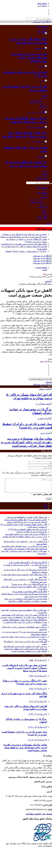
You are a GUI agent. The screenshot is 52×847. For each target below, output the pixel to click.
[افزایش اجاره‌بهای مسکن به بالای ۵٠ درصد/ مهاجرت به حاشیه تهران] (45, 389)
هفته (45, 506)
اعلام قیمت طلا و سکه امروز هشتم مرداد (29, 591)
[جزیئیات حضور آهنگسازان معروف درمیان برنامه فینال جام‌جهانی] (36, 112)
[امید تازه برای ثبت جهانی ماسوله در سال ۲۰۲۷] (42, 66)
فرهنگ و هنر (42, 31)
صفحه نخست (41, 26)
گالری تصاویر (41, 178)
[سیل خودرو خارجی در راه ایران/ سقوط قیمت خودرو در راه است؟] (45, 418)
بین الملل (43, 105)
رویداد (44, 171)
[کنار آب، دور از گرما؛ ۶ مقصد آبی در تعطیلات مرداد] (43, 81)
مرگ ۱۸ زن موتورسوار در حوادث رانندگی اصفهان (26, 251)
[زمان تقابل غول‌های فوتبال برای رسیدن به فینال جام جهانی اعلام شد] (37, 127)
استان (44, 270)
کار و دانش (42, 107)
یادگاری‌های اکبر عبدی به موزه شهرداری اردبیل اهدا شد (24, 244)
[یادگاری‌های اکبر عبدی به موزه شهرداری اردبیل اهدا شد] (42, 33)
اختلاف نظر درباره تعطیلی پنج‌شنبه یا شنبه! (29, 651)
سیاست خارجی (35, 100)
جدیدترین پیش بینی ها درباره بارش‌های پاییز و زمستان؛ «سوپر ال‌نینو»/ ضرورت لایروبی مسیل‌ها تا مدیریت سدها (25, 668)
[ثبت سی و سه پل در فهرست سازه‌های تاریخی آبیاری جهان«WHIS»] (40, 48)
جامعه (44, 29)
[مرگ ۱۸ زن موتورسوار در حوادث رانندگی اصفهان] (44, 404)
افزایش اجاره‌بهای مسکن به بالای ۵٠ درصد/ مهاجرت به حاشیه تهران (25, 707)
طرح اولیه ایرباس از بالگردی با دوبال (31, 532)
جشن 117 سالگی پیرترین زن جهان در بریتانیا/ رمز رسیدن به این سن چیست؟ (25, 682)
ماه (45, 508)
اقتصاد (44, 95)
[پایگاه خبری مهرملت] (42, 22)
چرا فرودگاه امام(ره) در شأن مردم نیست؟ (29, 584)
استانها (44, 173)
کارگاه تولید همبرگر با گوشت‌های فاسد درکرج (28, 562)
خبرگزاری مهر (46, 361)
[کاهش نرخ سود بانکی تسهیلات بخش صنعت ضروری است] (48, 281)
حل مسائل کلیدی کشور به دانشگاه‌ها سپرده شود (27, 517)
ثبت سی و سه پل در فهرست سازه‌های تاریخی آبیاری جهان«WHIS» (29, 57)
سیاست (43, 98)
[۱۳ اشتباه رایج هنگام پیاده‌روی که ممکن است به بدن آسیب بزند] (42, 156)
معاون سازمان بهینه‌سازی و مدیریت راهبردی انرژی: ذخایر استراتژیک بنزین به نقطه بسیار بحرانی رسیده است (26, 442)
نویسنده (49, 382)
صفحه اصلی (42, 3)
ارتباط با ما (42, 6)
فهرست (48, 223)
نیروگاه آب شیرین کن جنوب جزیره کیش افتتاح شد (26, 534)
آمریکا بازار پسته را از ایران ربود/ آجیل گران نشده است (24, 615)
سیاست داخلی (36, 103)
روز (45, 503)
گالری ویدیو (42, 176)
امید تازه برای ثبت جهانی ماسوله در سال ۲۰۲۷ (27, 529)
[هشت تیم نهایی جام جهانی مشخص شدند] (37, 142)
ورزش (44, 110)
